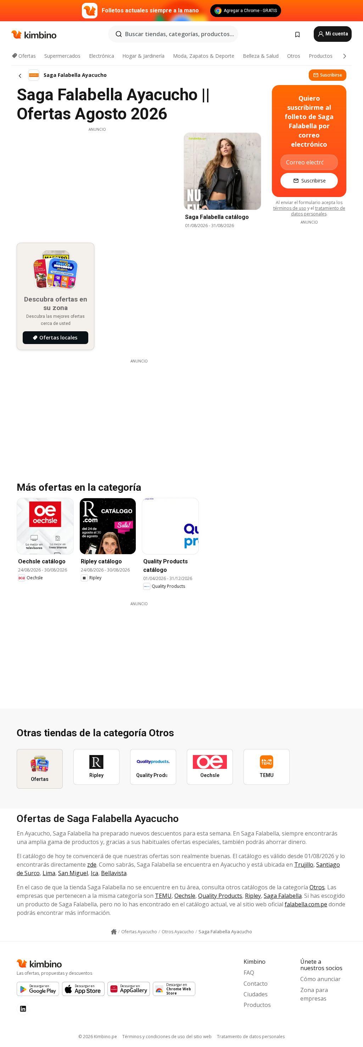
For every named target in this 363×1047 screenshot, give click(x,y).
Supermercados (62, 55)
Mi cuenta (336, 33)
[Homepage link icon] (114, 932)
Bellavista (114, 873)
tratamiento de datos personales (318, 211)
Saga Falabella (283, 896)
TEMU (163, 896)
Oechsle (184, 896)
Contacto (256, 983)
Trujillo (303, 864)
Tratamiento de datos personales (251, 1037)
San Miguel (73, 873)
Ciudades (256, 994)
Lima (49, 873)
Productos (321, 55)
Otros (293, 55)
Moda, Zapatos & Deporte (203, 55)
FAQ (249, 972)
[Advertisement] (97, 181)
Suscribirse (331, 75)
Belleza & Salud (261, 55)
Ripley (253, 896)
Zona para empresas (314, 994)
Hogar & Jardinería (143, 55)
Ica (94, 873)
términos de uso (289, 208)
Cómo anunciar (320, 979)
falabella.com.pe (306, 904)
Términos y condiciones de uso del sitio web (167, 1037)
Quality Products (220, 896)
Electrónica (101, 55)
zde (91, 864)
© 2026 (97, 1037)
